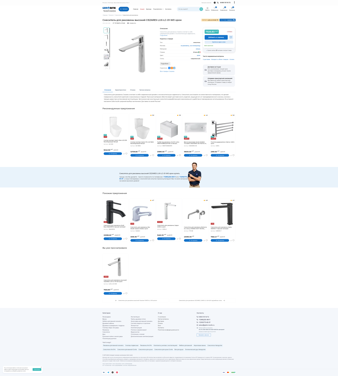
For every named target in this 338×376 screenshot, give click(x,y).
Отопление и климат (137, 334)
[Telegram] (174, 68)
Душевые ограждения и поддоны (113, 325)
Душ (104, 334)
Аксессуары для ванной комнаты (141, 321)
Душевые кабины (108, 323)
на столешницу (195, 45)
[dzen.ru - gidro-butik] (112, 372)
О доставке (206, 59)
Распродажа (107, 317)
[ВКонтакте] (169, 68)
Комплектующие (136, 328)
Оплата (231, 59)
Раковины (106, 330)
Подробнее (163, 35)
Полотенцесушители (109, 338)
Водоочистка (135, 332)
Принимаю (37, 369)
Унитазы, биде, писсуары (111, 328)
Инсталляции (135, 317)
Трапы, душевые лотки (138, 319)
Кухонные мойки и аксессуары (113, 336)
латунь (198, 49)
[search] (201, 9)
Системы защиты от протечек (140, 323)
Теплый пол (134, 325)
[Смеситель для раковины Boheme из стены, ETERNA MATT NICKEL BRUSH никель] (196, 214)
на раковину (185, 45)
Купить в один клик (219, 42)
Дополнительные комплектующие (142, 336)
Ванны (105, 319)
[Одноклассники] (172, 68)
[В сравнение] (123, 153)
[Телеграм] (108, 372)
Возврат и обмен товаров (219, 59)
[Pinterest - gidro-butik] (117, 372)
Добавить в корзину (216, 37)
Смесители (106, 332)
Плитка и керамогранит (139, 330)
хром (198, 55)
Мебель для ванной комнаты (112, 321)
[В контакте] (104, 372)
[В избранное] (231, 37)
